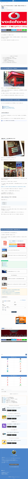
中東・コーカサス (20, 378)
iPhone (6, 328)
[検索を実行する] (26, 354)
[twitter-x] (11, 466)
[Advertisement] (14, 47)
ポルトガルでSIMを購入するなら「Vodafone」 (9, 57)
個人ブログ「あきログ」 (5, 473)
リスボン (10, 328)
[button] (3, 30)
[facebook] (9, 466)
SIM (11, 328)
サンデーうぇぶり (5, 398)
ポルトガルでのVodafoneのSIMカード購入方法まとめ (9, 62)
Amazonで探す (13, 244)
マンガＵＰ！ (4, 397)
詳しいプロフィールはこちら (14, 464)
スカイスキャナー (5, 262)
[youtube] (15, 466)
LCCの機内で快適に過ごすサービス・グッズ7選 (13, 271)
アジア (7, 378)
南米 (7, 383)
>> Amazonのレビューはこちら (12, 242)
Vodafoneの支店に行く (7, 59)
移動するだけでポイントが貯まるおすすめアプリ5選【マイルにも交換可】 (17, 284)
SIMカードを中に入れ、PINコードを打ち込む (9, 61)
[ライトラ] (14, 1)
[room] (13, 466)
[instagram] (12, 466)
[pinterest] (14, 466)
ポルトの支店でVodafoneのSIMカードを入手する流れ (9, 58)
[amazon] (16, 466)
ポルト (7, 328)
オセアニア (20, 383)
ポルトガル (3, 328)
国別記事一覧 (20, 385)
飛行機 (7, 364)
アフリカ (7, 385)
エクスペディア (5, 264)
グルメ (20, 369)
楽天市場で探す (21, 244)
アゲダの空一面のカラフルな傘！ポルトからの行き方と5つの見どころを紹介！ (17, 255)
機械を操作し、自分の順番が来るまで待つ (9, 60)
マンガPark (4, 401)
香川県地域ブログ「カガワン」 (5, 472)
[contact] (18, 466)
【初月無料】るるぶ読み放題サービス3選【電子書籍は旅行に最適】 (16, 278)
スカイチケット (5, 263)
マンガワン (4, 402)
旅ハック (20, 364)
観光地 (7, 369)
